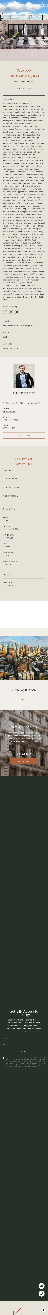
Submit (24, 1052)
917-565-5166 (9, 411)
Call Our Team (24, 754)
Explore (24, 699)
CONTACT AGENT (24, 435)
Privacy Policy (32, 1066)
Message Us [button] (24, 761)
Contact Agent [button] (24, 89)
